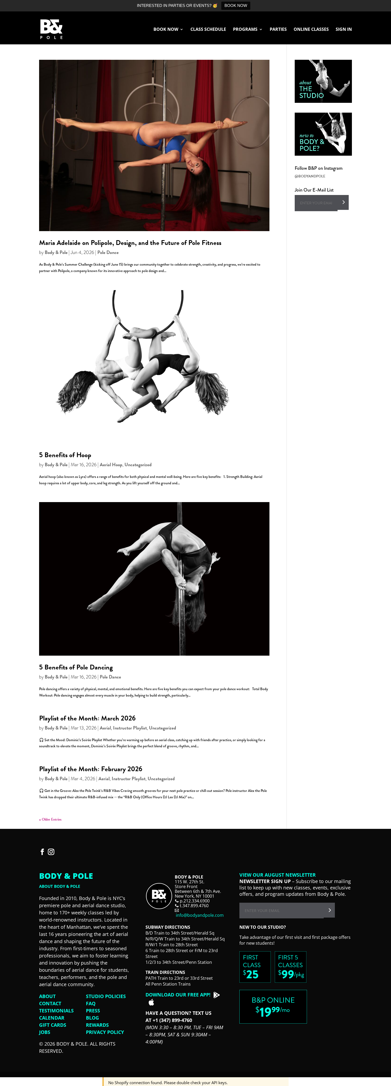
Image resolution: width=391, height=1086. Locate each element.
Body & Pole (56, 252)
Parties (278, 29)
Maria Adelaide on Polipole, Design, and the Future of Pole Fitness (130, 242)
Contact (50, 1003)
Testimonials (56, 1010)
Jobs (44, 1032)
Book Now (165, 29)
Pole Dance (108, 252)
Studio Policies (106, 996)
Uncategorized (138, 464)
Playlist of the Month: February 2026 (90, 769)
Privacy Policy (105, 1032)
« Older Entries (50, 819)
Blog (92, 1018)
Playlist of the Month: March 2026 (87, 718)
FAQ (90, 1003)
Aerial (105, 727)
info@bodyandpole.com (200, 915)
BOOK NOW (235, 5)
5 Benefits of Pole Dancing (76, 667)
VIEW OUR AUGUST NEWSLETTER (277, 875)
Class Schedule (208, 29)
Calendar (51, 1018)
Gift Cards (52, 1025)
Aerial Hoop (111, 464)
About (47, 996)
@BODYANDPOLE (310, 176)
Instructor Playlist (130, 727)
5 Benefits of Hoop (65, 455)
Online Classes (311, 29)
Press (93, 1010)
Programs (245, 29)
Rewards (97, 1025)
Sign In (344, 29)
